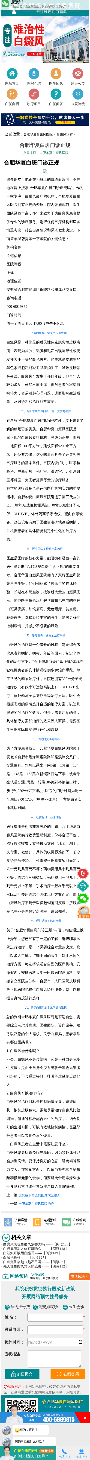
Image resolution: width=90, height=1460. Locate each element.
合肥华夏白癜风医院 (38, 134)
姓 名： (11, 1317)
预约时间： (14, 1342)
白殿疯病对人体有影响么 (21, 1249)
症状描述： (14, 1354)
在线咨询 (81, 1456)
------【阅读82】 (54, 1262)
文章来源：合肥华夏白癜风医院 (46, 153)
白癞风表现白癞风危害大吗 (23, 1244)
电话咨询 (65, 1456)
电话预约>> (79, 1276)
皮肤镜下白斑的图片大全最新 (39, 1195)
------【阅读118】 (55, 1249)
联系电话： (14, 1329)
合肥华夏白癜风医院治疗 (36, 1204)
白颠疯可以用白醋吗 (17, 1253)
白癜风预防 (65, 134)
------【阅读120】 (59, 1244)
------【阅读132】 (55, 1266)
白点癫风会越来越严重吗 (21, 1262)
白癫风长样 (11, 1257)
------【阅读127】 (34, 1257)
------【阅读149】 (48, 1253)
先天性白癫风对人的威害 (21, 1266)
